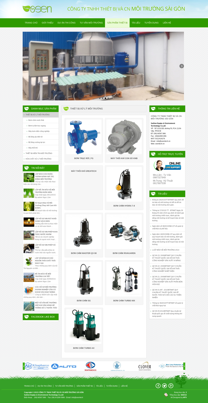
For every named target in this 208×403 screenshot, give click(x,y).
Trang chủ (31, 23)
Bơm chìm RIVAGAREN (124, 253)
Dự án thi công (67, 23)
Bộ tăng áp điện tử (35, 137)
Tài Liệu (136, 23)
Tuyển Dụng (151, 23)
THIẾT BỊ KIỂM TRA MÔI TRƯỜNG (39, 153)
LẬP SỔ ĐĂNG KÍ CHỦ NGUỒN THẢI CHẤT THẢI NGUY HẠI (45, 260)
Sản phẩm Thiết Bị (117, 23)
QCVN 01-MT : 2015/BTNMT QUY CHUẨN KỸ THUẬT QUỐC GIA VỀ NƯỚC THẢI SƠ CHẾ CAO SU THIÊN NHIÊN (166, 293)
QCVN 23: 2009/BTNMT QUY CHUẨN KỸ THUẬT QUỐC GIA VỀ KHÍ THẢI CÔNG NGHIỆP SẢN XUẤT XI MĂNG (166, 258)
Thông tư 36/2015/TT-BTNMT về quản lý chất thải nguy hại (167, 304)
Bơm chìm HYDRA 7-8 (124, 206)
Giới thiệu (47, 23)
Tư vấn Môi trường (91, 23)
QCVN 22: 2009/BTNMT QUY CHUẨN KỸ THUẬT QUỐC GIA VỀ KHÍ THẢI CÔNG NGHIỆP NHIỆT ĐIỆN (166, 268)
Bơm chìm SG (84, 300)
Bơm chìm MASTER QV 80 (84, 253)
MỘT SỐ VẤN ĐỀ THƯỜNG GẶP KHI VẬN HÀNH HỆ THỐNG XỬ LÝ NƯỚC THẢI (46, 305)
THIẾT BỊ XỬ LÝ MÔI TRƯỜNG (38, 115)
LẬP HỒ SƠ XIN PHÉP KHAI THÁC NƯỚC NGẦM (46, 233)
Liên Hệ (167, 23)
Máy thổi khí (33, 148)
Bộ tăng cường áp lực (36, 142)
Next (181, 66)
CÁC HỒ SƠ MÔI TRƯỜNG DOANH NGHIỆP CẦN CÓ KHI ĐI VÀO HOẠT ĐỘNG (45, 289)
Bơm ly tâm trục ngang (37, 126)
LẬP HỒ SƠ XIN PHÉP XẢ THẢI (45, 246)
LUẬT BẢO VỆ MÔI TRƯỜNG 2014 (165, 250)
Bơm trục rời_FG (83, 158)
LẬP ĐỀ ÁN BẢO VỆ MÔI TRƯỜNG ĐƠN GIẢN (45, 191)
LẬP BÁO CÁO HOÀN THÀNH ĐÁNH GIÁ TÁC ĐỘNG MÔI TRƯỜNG (44, 176)
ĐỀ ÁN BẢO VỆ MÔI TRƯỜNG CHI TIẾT (43, 275)
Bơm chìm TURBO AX (83, 348)
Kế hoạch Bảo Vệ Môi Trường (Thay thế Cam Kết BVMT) (46, 205)
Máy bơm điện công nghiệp (39, 131)
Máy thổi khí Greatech (83, 171)
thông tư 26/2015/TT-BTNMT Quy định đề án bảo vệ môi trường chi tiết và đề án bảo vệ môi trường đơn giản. (168, 202)
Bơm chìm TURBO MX (124, 300)
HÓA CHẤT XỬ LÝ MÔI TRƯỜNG (38, 159)
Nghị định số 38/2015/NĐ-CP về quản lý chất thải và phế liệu (167, 227)
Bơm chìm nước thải (36, 120)
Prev (26, 66)
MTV (185, 397)
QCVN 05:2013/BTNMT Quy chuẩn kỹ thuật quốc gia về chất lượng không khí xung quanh (167, 313)
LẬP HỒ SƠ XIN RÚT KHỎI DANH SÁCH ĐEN (45, 220)
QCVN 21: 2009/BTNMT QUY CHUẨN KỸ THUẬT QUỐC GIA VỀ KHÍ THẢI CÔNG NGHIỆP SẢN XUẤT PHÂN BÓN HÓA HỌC (167, 280)
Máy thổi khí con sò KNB (124, 158)
